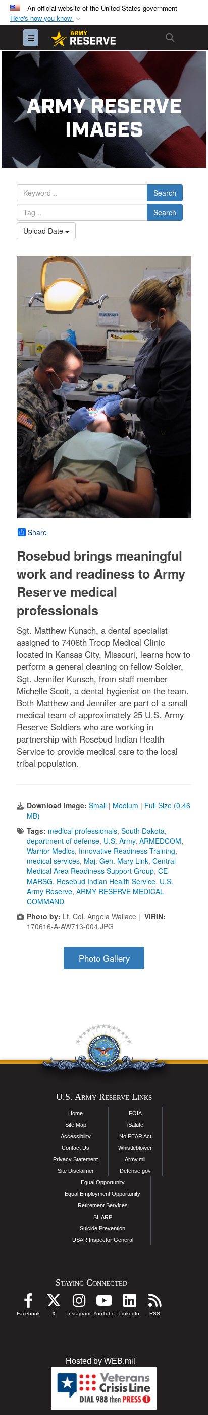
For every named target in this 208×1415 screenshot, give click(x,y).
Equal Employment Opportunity (102, 1194)
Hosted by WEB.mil (100, 1361)
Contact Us (75, 1147)
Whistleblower (135, 1147)
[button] (46, 18)
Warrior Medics (51, 851)
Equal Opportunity (103, 1182)
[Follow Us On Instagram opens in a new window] (78, 1303)
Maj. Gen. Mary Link (116, 861)
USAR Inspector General (102, 1240)
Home (75, 1113)
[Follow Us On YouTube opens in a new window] (104, 1303)
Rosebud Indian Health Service (106, 881)
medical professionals (82, 831)
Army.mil (135, 1159)
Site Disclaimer (76, 1171)
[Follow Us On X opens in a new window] (53, 1303)
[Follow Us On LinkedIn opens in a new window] (129, 1303)
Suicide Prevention (102, 1228)
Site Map (75, 1125)
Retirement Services (103, 1205)
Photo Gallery (104, 958)
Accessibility (76, 1136)
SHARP (102, 1217)
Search (164, 193)
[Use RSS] (154, 1303)
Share (37, 532)
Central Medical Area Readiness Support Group (101, 866)
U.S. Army (119, 841)
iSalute (135, 1125)
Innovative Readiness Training (127, 851)
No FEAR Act (135, 1136)
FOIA (135, 1113)
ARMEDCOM (160, 841)
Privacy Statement (75, 1159)
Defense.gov (135, 1171)
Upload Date (44, 231)
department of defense (63, 841)
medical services (53, 861)
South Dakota (143, 831)
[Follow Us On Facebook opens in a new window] (28, 1303)
